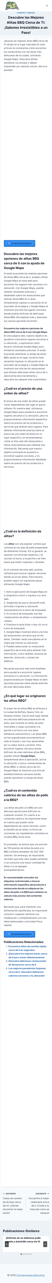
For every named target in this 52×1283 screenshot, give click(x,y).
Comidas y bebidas (26, 13)
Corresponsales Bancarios (30, 1275)
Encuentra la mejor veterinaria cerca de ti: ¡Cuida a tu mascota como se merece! (39, 1203)
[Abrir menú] (47, 5)
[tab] (21, 1254)
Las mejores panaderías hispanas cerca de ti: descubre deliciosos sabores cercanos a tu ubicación (27, 972)
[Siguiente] (45, 1244)
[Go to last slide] (7, 1244)
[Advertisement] (26, 101)
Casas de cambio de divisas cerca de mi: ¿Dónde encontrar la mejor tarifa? (13, 1203)
